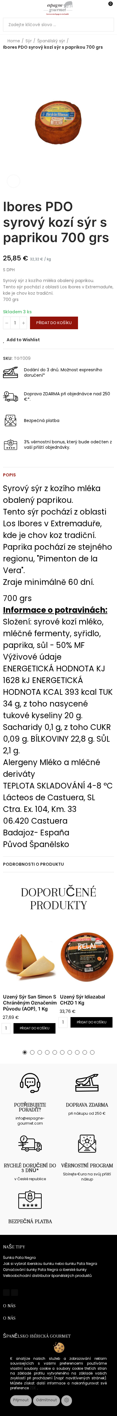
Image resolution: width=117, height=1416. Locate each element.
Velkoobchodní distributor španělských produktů (47, 1275)
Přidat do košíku (54, 323)
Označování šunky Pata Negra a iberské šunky (45, 1269)
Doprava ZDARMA (87, 1105)
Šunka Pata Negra (19, 1257)
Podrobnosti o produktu (33, 864)
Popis (9, 475)
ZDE (33, 1388)
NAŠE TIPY (14, 1247)
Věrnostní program (87, 1165)
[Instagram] (14, 1292)
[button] (24, 1052)
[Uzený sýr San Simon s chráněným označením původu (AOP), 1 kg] (30, 957)
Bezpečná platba (30, 1221)
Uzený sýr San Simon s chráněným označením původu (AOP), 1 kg (30, 1003)
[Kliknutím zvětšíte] (14, 181)
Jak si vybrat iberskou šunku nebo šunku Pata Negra (50, 1263)
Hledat (107, 25)
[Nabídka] (6, 8)
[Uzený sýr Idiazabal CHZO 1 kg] (87, 957)
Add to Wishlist (23, 340)
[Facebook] (6, 1292)
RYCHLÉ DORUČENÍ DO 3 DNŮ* (30, 1167)
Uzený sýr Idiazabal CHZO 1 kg (82, 1000)
